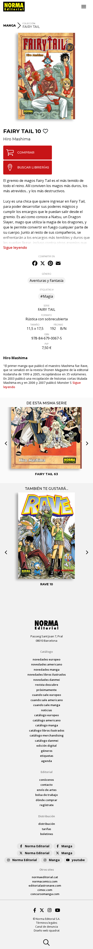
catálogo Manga (46, 725)
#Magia (46, 296)
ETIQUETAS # (46, 289)
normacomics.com (44, 881)
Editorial (47, 772)
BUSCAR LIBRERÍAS (33, 167)
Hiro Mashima (16, 139)
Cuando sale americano (46, 700)
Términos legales (46, 923)
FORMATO (46, 315)
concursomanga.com (44, 894)
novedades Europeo (46, 659)
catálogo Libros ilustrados (46, 730)
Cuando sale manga (46, 705)
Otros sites (46, 869)
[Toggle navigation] (84, 6)
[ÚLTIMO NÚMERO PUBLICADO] (46, 414)
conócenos (46, 780)
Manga (66, 846)
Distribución (46, 816)
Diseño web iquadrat (46, 930)
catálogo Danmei (46, 741)
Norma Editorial (37, 846)
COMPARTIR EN (46, 256)
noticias (46, 710)
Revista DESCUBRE (46, 685)
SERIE (46, 305)
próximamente (46, 690)
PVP (46, 343)
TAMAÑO (35, 324)
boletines (46, 834)
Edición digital (46, 745)
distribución (46, 824)
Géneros (46, 751)
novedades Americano (46, 664)
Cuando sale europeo (46, 695)
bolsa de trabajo (46, 795)
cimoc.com (44, 890)
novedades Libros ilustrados (46, 674)
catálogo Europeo (46, 715)
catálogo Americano (47, 720)
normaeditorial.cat (45, 877)
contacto (46, 785)
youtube (78, 860)
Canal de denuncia (46, 926)
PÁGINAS (58, 324)
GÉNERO (46, 273)
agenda (46, 761)
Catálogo (46, 652)
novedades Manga (46, 669)
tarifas (46, 829)
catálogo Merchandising (47, 735)
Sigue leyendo (15, 247)
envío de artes (46, 790)
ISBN (46, 334)
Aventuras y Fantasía (46, 280)
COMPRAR (25, 152)
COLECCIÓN (28, 23)
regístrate (47, 805)
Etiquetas (46, 756)
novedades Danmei (46, 680)
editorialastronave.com (45, 885)
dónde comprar (46, 800)
